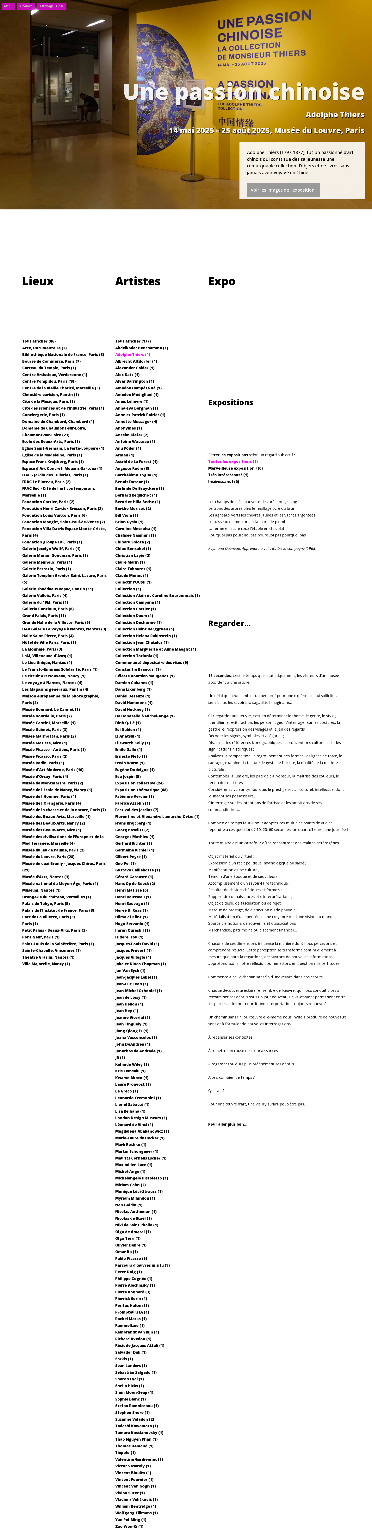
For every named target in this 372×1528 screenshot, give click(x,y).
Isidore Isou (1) (129, 937)
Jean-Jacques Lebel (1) (136, 977)
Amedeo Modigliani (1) (136, 394)
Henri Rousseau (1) (133, 897)
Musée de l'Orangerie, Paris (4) (51, 803)
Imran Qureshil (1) (132, 930)
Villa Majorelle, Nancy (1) (46, 963)
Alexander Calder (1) (134, 367)
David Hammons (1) (133, 702)
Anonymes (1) (128, 428)
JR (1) (120, 1057)
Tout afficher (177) (133, 341)
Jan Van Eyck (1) (130, 970)
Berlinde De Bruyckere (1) (139, 488)
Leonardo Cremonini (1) (138, 1097)
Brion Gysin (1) (129, 521)
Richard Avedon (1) (133, 1338)
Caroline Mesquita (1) (135, 528)
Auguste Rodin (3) (132, 468)
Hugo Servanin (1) (132, 923)
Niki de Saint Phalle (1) (136, 1225)
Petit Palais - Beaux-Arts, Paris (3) (54, 930)
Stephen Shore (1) (132, 1412)
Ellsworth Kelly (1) (132, 742)
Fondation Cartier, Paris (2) (48, 501)
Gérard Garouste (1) (134, 876)
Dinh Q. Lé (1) (128, 722)
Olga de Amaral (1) (133, 1231)
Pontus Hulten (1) (132, 1305)
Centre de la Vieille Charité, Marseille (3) (61, 388)
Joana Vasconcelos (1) (136, 1037)
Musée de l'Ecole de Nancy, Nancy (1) (57, 789)
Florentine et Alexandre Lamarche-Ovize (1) (157, 816)
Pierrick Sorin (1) (131, 1298)
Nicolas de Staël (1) (133, 1218)
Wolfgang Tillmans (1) (136, 1512)
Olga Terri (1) (127, 1238)
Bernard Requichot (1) (136, 495)
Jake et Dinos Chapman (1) (140, 963)
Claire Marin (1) (130, 562)
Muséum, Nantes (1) (41, 890)
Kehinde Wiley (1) (132, 1064)
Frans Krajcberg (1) (133, 823)
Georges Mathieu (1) (134, 836)
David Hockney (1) (132, 709)
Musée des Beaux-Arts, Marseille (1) (56, 816)
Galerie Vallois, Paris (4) (44, 595)
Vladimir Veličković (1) (136, 1499)
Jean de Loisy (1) (130, 997)
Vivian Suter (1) (130, 1492)
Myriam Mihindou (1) (135, 1198)
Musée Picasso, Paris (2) (44, 756)
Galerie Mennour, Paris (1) (47, 562)
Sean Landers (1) (131, 1365)
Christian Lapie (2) (132, 555)
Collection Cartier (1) (135, 608)
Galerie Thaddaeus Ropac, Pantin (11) (57, 588)
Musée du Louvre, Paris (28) (48, 856)
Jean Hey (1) (126, 1010)
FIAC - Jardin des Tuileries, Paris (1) (55, 475)
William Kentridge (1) (135, 1506)
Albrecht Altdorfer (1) (136, 361)
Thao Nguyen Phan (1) (136, 1439)
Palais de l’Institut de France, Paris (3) (58, 910)
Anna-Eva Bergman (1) (136, 408)
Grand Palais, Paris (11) (44, 615)
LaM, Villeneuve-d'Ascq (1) (47, 655)
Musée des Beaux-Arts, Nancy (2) (53, 823)
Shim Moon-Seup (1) (134, 1392)
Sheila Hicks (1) (129, 1385)
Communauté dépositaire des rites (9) (151, 662)
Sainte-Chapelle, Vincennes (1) (51, 950)
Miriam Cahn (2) (130, 1184)
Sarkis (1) (124, 1358)
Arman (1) (124, 455)
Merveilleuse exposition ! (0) (235, 468)
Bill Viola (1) (126, 515)
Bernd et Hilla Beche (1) (137, 501)
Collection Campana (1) (137, 602)
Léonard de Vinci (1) (134, 1124)
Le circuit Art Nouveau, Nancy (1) (53, 675)
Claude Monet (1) (131, 575)
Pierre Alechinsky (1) (135, 1285)
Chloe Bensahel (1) (133, 548)
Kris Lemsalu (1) (130, 1070)
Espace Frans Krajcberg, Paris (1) (53, 461)
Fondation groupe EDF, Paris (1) (52, 542)
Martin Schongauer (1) (136, 1151)
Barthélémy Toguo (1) (136, 475)
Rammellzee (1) (130, 1325)
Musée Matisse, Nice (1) (44, 742)
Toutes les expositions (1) (233, 461)
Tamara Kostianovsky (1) (139, 1432)
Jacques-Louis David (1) (137, 943)
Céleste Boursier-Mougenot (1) (145, 675)
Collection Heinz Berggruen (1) (144, 629)
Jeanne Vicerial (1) (132, 1017)
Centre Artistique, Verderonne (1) (54, 374)
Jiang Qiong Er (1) (131, 1030)
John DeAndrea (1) (132, 1044)
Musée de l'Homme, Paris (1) (49, 796)
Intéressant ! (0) (223, 481)
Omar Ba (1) (126, 1251)
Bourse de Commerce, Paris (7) (51, 361)
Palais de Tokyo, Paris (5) (46, 903)
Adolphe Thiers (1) (132, 354)
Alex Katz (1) (127, 374)
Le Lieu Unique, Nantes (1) (47, 662)
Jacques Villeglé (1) (133, 957)
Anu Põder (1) (128, 448)
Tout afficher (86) (39, 341)
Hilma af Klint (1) (131, 916)
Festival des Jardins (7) (136, 809)
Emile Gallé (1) (128, 749)
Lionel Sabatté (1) (132, 1104)
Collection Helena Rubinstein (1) (146, 635)
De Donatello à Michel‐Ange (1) (145, 716)
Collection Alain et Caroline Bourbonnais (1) (157, 595)
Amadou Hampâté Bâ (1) (138, 388)
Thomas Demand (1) (134, 1446)
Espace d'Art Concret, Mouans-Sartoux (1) (62, 468)
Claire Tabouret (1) (133, 568)
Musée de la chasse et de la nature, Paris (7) (64, 809)
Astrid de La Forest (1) (136, 461)
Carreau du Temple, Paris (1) (49, 367)
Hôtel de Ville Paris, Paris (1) (49, 642)
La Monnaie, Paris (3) (42, 649)
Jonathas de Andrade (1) (138, 1051)
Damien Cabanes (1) (134, 682)
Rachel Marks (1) (131, 1318)
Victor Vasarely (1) (133, 1466)
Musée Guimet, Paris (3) (44, 729)
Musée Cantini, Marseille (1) (49, 722)
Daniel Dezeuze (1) (132, 696)
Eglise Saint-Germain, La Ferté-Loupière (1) (63, 448)
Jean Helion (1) (129, 1004)
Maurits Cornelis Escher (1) (140, 1158)
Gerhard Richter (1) (133, 843)
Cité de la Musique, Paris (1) (48, 401)
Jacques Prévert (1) (133, 950)
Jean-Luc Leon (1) (131, 984)
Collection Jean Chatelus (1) (142, 642)
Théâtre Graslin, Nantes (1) (48, 957)
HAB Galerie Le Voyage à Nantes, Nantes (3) (64, 629)
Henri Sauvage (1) (132, 903)
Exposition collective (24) (139, 783)
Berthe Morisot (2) (133, 508)
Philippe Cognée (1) (133, 1278)
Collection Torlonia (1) (136, 655)
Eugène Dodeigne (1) (135, 769)
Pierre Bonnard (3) (132, 1292)
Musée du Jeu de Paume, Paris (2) (53, 850)
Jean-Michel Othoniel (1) (138, 990)
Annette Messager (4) (136, 421)
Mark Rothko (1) (130, 1144)
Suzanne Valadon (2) (134, 1419)
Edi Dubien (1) (128, 729)
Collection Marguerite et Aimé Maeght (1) (155, 649)
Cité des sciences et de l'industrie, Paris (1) (63, 408)
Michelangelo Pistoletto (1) (141, 1178)
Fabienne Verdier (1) (134, 796)
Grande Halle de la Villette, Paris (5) (56, 622)
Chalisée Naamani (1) (135, 535)
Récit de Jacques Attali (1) (139, 1345)
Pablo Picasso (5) (131, 1258)
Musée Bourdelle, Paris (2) (47, 716)
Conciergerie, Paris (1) (43, 414)
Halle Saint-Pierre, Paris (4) (48, 635)
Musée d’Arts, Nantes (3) (45, 876)
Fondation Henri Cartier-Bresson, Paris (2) (62, 508)
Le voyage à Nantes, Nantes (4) (52, 682)
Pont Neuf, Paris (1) (40, 937)
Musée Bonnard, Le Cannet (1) (51, 709)
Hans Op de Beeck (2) (135, 883)
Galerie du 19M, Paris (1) (45, 602)
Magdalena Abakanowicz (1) (142, 1131)
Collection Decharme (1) (138, 622)
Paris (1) (30, 923)
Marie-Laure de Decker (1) (139, 1138)
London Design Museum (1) (141, 1117)
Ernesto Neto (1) (131, 756)
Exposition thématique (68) (141, 789)
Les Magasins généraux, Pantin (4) (55, 689)
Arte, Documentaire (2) (44, 347)
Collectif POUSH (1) (133, 582)
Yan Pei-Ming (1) (130, 1519)
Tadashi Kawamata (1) (136, 1425)
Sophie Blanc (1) (130, 1399)
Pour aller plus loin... (227, 1124)
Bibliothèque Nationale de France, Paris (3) (63, 354)
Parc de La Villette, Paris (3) (48, 916)
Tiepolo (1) (125, 1452)
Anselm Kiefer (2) (131, 434)
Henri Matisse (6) (131, 890)
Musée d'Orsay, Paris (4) (45, 776)
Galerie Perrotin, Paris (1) (46, 568)
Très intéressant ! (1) (228, 474)
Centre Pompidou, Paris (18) (49, 381)
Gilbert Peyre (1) (131, 856)
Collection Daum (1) (134, 615)
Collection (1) (128, 588)
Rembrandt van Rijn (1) (137, 1332)
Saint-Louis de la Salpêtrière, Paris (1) (58, 943)
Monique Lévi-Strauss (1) (139, 1191)
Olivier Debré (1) (130, 1245)
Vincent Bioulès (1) (133, 1472)
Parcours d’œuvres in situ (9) (142, 1265)
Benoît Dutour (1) (132, 481)
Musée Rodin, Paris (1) (43, 762)
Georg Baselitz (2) (132, 829)
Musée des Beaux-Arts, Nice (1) (51, 829)
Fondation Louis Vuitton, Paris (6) (54, 515)
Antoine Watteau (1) (135, 441)
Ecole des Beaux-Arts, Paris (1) (51, 441)
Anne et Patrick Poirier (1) (140, 414)
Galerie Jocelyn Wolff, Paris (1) (51, 548)
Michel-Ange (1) (130, 1171)
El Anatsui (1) (127, 736)
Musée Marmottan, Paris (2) (49, 736)
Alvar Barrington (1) (134, 381)
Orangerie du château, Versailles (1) (56, 897)
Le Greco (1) (126, 1091)
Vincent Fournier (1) (134, 1479)
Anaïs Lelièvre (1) (131, 401)
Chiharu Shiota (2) (132, 542)
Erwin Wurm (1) (130, 762)
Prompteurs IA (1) (132, 1312)
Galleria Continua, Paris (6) (48, 608)
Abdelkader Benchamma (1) (141, 347)
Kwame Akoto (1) (131, 1077)
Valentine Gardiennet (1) (139, 1459)
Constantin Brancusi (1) (138, 669)
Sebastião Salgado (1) (136, 1372)
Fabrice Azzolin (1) (132, 803)
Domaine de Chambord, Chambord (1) (58, 421)
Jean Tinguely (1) (131, 1024)
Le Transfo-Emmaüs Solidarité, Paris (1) (59, 669)
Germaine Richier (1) (134, 850)
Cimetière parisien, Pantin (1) (50, 394)
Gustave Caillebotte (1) (137, 870)
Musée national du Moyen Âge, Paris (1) (60, 883)
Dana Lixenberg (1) (133, 689)
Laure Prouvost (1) (133, 1084)
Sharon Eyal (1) (129, 1379)
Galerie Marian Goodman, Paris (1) (55, 555)
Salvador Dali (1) (130, 1352)
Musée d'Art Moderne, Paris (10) (53, 769)
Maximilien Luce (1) (133, 1164)
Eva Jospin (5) (128, 776)
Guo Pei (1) (125, 863)
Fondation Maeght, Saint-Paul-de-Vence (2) (63, 521)
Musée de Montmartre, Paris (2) (52, 783)
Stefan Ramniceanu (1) (137, 1405)
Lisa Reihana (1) (130, 1111)
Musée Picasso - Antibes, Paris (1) (54, 749)
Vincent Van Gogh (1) (135, 1486)
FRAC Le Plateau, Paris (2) (46, 481)
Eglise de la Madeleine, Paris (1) (52, 455)
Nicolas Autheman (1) (136, 1211)
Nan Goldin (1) (128, 1205)
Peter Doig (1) (128, 1271)
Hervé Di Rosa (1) (131, 910)
